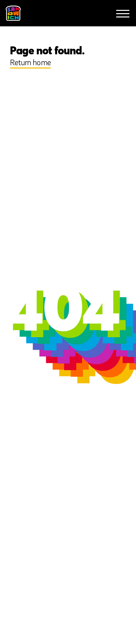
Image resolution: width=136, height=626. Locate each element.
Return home (30, 63)
